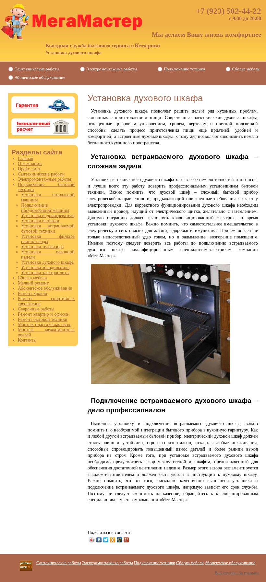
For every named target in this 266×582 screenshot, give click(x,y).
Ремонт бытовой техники (42, 319)
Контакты (27, 340)
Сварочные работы (36, 309)
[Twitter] (106, 540)
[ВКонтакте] (99, 540)
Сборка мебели (246, 69)
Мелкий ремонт (33, 283)
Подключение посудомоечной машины (45, 208)
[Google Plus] (126, 540)
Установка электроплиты (45, 272)
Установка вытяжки (40, 220)
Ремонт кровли (32, 293)
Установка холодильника (45, 267)
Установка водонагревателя (47, 215)
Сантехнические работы (37, 69)
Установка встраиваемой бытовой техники (48, 229)
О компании (30, 163)
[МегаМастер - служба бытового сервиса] (73, 22)
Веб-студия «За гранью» (237, 573)
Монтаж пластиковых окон (44, 324)
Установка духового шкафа (47, 262)
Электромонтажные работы (111, 69)
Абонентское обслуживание (40, 77)
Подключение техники (184, 69)
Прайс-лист (29, 168)
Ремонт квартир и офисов (43, 314)
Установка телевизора (42, 246)
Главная (25, 158)
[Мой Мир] (119, 540)
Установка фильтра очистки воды (48, 239)
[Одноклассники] (112, 540)
